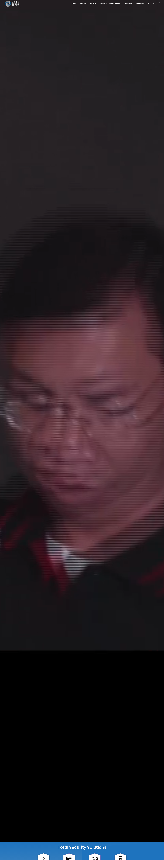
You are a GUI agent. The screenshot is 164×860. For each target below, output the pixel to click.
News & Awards (114, 3)
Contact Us (140, 3)
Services (93, 3)
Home (74, 3)
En (154, 3)
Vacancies (128, 3)
